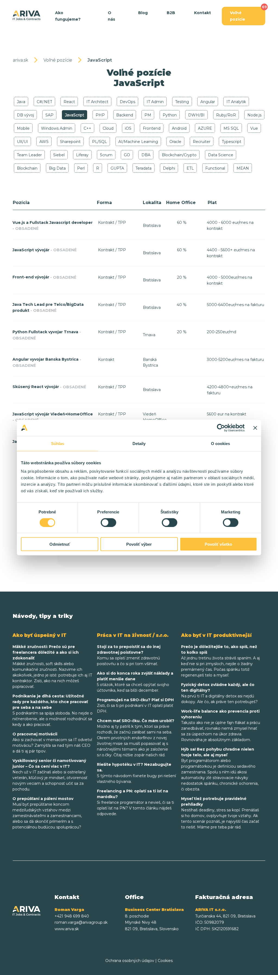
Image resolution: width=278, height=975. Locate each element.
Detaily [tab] (139, 443)
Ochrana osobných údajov (129, 960)
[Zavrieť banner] (255, 428)
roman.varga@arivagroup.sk (81, 922)
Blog (143, 12)
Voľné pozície (237, 16)
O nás (111, 16)
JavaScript (99, 60)
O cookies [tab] (220, 443)
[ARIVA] (26, 15)
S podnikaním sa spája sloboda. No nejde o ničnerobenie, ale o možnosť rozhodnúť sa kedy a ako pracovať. (52, 710)
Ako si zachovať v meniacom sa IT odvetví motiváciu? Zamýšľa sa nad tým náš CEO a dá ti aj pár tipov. (52, 743)
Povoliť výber (139, 544)
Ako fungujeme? (68, 16)
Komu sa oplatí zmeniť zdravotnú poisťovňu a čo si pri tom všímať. (128, 655)
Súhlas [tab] (57, 443)
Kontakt (202, 12)
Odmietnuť (59, 544)
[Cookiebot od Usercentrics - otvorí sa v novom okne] (221, 428)
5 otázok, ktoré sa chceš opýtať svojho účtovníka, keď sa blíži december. (135, 682)
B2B (171, 12)
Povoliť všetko (218, 544)
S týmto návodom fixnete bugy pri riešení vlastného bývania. (136, 773)
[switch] (108, 522)
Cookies (165, 960)
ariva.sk (20, 60)
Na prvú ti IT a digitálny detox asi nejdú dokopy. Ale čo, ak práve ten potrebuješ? (219, 693)
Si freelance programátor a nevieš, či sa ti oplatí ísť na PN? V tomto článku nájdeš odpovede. (135, 802)
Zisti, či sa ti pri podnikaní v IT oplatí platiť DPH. (135, 705)
